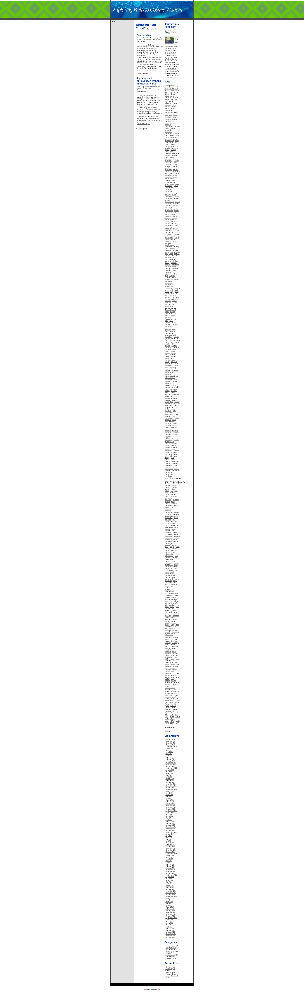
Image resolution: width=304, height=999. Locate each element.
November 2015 (171, 871)
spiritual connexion (171, 619)
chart (167, 168)
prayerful (168, 532)
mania (174, 420)
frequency (169, 319)
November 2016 (171, 850)
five (170, 304)
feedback (176, 297)
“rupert (175, 709)
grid (174, 335)
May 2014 (169, 903)
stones (173, 623)
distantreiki (168, 247)
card (166, 157)
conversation (169, 207)
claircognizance (170, 180)
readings (174, 548)
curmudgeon (169, 225)
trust (176, 662)
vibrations (168, 675)
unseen (174, 670)
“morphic (173, 704)
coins (177, 184)
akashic (170, 101)
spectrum (176, 616)
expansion (174, 279)
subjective (168, 626)
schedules (168, 581)
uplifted (167, 671)
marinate (168, 423)
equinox (167, 274)
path (173, 502)
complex (176, 193)
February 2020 (170, 780)
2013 (172, 717)
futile (166, 321)
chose (175, 175)
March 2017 (170, 843)
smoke (172, 607)
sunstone (168, 630)
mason (167, 427)
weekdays (174, 684)
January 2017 (170, 846)
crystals (174, 223)
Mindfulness (146, 88)
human (173, 356)
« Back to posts (141, 129)
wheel (167, 686)
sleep (167, 607)
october (173, 489)
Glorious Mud (144, 35)
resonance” (169, 565)
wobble (167, 693)
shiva (176, 601)
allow (175, 103)
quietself (168, 545)
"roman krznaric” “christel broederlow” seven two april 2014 (171, 87)
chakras (176, 161)
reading (167, 548)
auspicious (172, 123)
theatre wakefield (170, 649)
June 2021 (169, 752)
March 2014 (170, 907)
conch (174, 195)
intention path (169, 372)
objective (175, 487)
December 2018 (171, 805)
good (166, 331)
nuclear (176, 469)
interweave (168, 379)
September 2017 (171, 832)
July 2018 (169, 814)
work (166, 695)
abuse (167, 96)
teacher (167, 641)
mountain (174, 452)
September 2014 (171, 896)
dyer (166, 254)
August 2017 (170, 834)
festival (174, 301)
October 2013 (170, 916)
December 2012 (171, 934)
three (172, 655)
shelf (166, 601)
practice (167, 531)
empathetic (175, 268)
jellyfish (174, 385)
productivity (168, 536)
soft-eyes (168, 608)
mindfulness (169, 442)
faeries (177, 290)
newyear (168, 463)
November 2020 (171, 764)
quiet (174, 543)
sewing (167, 599)
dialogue (168, 241)
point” (171, 527)
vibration (176, 673)
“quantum (168, 709)
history (167, 351)
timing (175, 657)
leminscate (168, 403)
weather (176, 682)
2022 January (170, 972)
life (175, 405)
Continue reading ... (143, 73)
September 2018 (171, 811)
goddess (168, 330)
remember (174, 557)
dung (173, 252)
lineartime (168, 411)
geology (175, 324)
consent (167, 200)
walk (172, 679)
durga (178, 252)
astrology (168, 117)
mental (174, 434)
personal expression (171, 516)
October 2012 (170, 937)
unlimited (168, 670)
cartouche (168, 159)
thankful (172, 644)
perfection (168, 511)
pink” (176, 521)
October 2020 (170, 766)
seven (173, 597)
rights (167, 568)
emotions (168, 266)
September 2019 (171, 789)
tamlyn (167, 639)
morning (176, 451)
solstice (167, 610)
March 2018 (170, 821)
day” (166, 232)
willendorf (168, 690)
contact (177, 202)
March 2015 (170, 886)
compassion (169, 189)
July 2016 (169, 857)
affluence (175, 98)
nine (175, 465)
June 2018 (169, 816)
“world (173, 713)
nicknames (168, 465)
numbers (168, 476)
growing (176, 337)
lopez (167, 414)
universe (172, 668)
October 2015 (170, 873)
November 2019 (171, 786)
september (169, 595)
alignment (168, 103)
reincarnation (169, 554)
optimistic (172, 492)
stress (177, 625)
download (172, 248)
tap (172, 639)
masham (168, 425)
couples (174, 218)
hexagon (174, 346)
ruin (174, 575)
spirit (167, 618)
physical (168, 520)
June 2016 (169, 859)
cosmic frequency (170, 215)
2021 (172, 723)
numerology (175, 482)
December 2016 (171, 848)
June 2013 (169, 923)
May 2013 (169, 925)
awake (167, 128)
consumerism (169, 202)
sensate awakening (171, 593)
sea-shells (168, 582)
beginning (168, 139)
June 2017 (169, 837)
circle (167, 179)
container (168, 204)
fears (166, 295)
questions (168, 543)
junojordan (173, 389)
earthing (167, 255)
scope (175, 581)
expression (169, 286)
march (171, 422)
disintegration (169, 245)
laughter (167, 400)
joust (173, 387)
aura (166, 123)
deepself (172, 236)
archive (167, 114)
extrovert (177, 288)
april (176, 112)
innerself (173, 367)
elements (168, 261)
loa (175, 412)
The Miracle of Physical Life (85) (171, 957)
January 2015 (170, 889)
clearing (173, 182)
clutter (172, 184)
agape (167, 99)
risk (171, 568)
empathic (168, 270)
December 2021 (171, 741)
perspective (169, 518)
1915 (171, 715)
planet (167, 525)
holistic (167, 353)
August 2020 (170, 770)
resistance (168, 563)
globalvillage (169, 328)
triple (171, 662)
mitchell (173, 445)
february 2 (168, 297)
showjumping (169, 603)
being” (175, 139)
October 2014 (170, 894)
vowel (177, 677)
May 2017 (169, 839)
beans (167, 137)
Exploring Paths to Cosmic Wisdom (147, 9)
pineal (167, 521)
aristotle (173, 114)
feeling (167, 299)
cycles (167, 227)
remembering (169, 559)
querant (175, 541)
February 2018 (170, 823)
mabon (176, 418)
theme (174, 650)
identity (167, 360)
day (178, 230)
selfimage (168, 590)
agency (177, 99)
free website (151, 989)
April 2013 (169, 927)
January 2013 (170, 932)
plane (167, 523)
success (175, 626)
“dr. (166, 702)
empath (167, 268)
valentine (168, 673)
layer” (167, 402)
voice (172, 677)
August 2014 (170, 898)
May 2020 (169, 775)
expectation (169, 281)
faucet (172, 293)
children (175, 170)
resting (176, 565)
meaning (175, 431)
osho (166, 496)
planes (172, 523)
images (173, 360)
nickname (175, 463)
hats (172, 342)
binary (177, 141)
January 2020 (170, 782)
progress (177, 536)
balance (171, 135)
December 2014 (171, 891)
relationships (169, 556)
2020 (167, 723)
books (167, 144)
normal (172, 467)
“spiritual (168, 711)
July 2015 (169, 878)
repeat (174, 561)
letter (166, 405)
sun (166, 628)
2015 (167, 719)
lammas (175, 398)
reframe (167, 552)
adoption (168, 98)
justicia (167, 391)
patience (176, 505)
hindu (174, 349)
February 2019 (170, 802)
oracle (167, 494)
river (166, 570)
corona (176, 211)
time (177, 655)
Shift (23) (169, 953)
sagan (173, 577)
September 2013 (171, 918)
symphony (175, 632)
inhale (176, 365)
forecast (170, 309)
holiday (173, 351)
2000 (176, 715)
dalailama (168, 229)
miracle (167, 443)
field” (170, 302)
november (169, 469)
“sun (173, 711)
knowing (168, 394)
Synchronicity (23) (172, 955)
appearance (169, 112)
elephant (175, 261)
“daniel (177, 700)
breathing (174, 148)
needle (173, 459)
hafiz (166, 340)
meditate (168, 432)
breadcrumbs (169, 146)
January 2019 (170, 804)
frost (175, 319)
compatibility (169, 191)
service (177, 595)
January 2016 (170, 868)
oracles (173, 494)
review (174, 566)
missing (167, 445)
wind (174, 690)
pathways (168, 505)
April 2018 (169, 820)
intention (175, 371)
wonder (173, 693)
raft (171, 547)
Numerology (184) (172, 951)
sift (176, 603)
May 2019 (169, 796)
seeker (167, 586)
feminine (168, 301)
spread (167, 621)
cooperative (169, 209)
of (178, 489)
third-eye (168, 653)
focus (167, 306)
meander (168, 431)
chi (171, 168)
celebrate (176, 159)
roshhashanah (169, 574)
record (167, 550)
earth (171, 254)
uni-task (175, 666)
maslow (174, 425)
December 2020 (171, 763)
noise (167, 467)
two (177, 664)
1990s (167, 92)
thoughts (175, 653)
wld (179, 691)
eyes (166, 290)
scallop (177, 579)
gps (166, 333)
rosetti (172, 572)
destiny (173, 239)
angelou (167, 107)
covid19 (173, 220)
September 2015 (171, 875)
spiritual (173, 618)
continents (176, 204)
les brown (176, 403)
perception (168, 509)
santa (167, 579)
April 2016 (169, 862)
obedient (174, 485)
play (166, 527)
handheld (176, 340)
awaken (173, 128)
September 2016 (171, 854)
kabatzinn (174, 391)
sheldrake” (174, 599)
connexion (176, 198)
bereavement (169, 141)
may (166, 429)
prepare (174, 532)
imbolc (167, 362)
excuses (167, 277)
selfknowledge (169, 591)
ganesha (168, 322)
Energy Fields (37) (172, 946)
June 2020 (169, 773)
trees (167, 662)
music (170, 456)
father (167, 293)
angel (174, 105)
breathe (167, 148)
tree (174, 661)
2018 (173, 721)
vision (167, 677)
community (169, 187)
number (167, 471)
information (168, 365)
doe (166, 248)
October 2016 (170, 852)
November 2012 (171, 935)
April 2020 (169, 777)
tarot (175, 639)
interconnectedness (171, 376)
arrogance (168, 116)
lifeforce (167, 407)
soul (170, 612)
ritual (175, 568)
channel (174, 166)
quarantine (168, 541)
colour (176, 186)
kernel (173, 392)
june (166, 389)
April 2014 (169, 905)
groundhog (168, 337)
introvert (176, 379)
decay (171, 232)
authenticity (169, 126)
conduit (176, 196)
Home (114, 22)
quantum (174, 540)
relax (176, 556)
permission (168, 512)
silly (166, 605)
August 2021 (170, 748)
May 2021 (169, 754)
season (167, 584)
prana (173, 531)
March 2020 (170, 779)
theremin (168, 652)
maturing (174, 427)
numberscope (173, 478)
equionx (174, 274)
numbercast (176, 471)
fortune (172, 312)
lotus (171, 414)
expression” (169, 288)
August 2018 (170, 813)
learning (177, 402)
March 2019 (170, 800)
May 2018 (169, 818)
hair (171, 340)
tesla (166, 644)
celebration (168, 161)
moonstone (168, 451)
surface (174, 630)
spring (173, 621)
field (166, 302)
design (177, 238)
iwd (173, 383)
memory (168, 434)
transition (168, 661)
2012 (166, 717)
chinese (167, 171)
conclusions (169, 196)
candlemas (175, 153)
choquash (168, 175)
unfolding (168, 666)
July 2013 (169, 921)
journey (167, 387)
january (168, 385)
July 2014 (169, 900)
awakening (168, 130)
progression (169, 538)
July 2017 (169, 836)
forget (167, 312)
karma (167, 392)
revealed (168, 566)
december (169, 234)
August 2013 (170, 919)
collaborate (168, 186)
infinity (176, 363)
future (171, 321)
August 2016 (170, 855)
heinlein (173, 344)
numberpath (169, 472)
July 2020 (169, 772)
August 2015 (170, 877)
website (167, 684)
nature (167, 459)
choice (171, 173)
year (171, 695)
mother (167, 452)
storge (167, 625)
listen (174, 411)
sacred (167, 577)
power (173, 529)
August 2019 (170, 791)
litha (166, 412)
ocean (167, 489)
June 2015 (169, 880)
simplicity (172, 605)
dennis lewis (169, 238)
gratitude (172, 333)
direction (168, 243)
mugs (171, 454)
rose (175, 570)
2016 (172, 719)
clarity (167, 182)
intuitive (174, 381)
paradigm (176, 500)
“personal (173, 706)
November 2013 (171, 914)
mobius (167, 447)
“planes (167, 707)
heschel (167, 346)
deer (178, 236)
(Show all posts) (151, 29)
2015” (178, 92)
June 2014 (169, 902)
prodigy (175, 534)
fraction (167, 315)
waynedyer (168, 682)
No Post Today (171, 967)
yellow (167, 699)
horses (167, 356)
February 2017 (170, 845)
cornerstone (169, 211)
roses (167, 572)
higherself (176, 347)
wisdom (173, 691)
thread (167, 655)
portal (176, 527)
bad (166, 135)
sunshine (172, 628)
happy (167, 342)
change (175, 162)
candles (167, 155)
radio (166, 547)
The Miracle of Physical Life (152, 39)
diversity (176, 247)
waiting (167, 679)
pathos (167, 503)
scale (171, 579)
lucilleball (168, 416)
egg (177, 255)
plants (173, 525)
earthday (177, 254)
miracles (174, 443)
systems (175, 637)
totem (172, 659)
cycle (176, 225)
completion (168, 193)
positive (167, 529)
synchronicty (169, 636)
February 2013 (170, 930)
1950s (172, 90)
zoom (167, 700)
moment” (174, 447)
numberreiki (169, 474)
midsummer (169, 438)
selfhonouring (169, 588)
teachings (175, 643)
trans (177, 659)
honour (173, 353)
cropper (167, 223)
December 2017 (171, 827)
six (178, 605)
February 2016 (170, 866)
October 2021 (170, 745)
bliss (166, 142)
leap (171, 402)
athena (175, 117)
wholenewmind (170, 688)
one (172, 491)
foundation (168, 313)
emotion (168, 265)
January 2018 (170, 825)
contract (168, 205)
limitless (167, 409)
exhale (174, 277)
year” (174, 697)
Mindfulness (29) (171, 949)
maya (171, 429)
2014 (178, 717)
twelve (173, 664)
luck (174, 416)
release (167, 557)
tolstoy (167, 659)
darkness (172, 230)
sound (175, 612)
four (175, 313)
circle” (172, 179)
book (175, 142)
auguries (168, 121)
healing (177, 342)
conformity (168, 198)
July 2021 (169, 750)
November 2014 (171, 893)
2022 (177, 723)
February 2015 (170, 887)
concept (168, 195)
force (171, 306)
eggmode (168, 257)
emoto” (174, 266)
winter (167, 691)
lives (170, 412)
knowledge (175, 394)
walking (167, 681)
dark (166, 230)
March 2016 (170, 864)
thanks (167, 646)
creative (172, 221)
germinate (168, 326)
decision (177, 234)
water (173, 681)
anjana (173, 108)
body (171, 142)
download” (168, 250)
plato (177, 525)
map (166, 422)
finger (176, 302)
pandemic (168, 500)
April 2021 (169, 755)
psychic (167, 540)
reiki (173, 552)
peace (167, 507)
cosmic (167, 212)
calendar (168, 153)
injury (167, 367)
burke (171, 151)
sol (173, 608)
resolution (176, 563)
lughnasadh (169, 418)
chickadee (168, 170)
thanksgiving (175, 646)
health (167, 344)
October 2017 (170, 830)
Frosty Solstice (171, 974)
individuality (169, 363)
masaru (174, 423)
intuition (167, 381)
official (167, 491)
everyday (172, 276)
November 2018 (171, 807)
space (173, 614)
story (172, 625)
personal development (172, 514)
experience (169, 283)
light (173, 407)
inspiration (174, 369)
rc (173, 547)
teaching (168, 643)
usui (172, 671)
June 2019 (169, 795)
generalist (168, 324)
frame (173, 315)
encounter (168, 272)
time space (168, 657)
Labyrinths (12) (171, 948)
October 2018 (170, 809)
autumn (177, 126)
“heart (177, 702)
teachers (174, 641)
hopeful (172, 355)
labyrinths (168, 398)
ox (166, 498)
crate (167, 221)
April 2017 (169, 841)
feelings (173, 299)
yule (177, 699)
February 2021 (170, 759)
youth (172, 699)
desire (167, 239)
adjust (172, 96)
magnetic (168, 420)
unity (166, 668)
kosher (167, 396)
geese (174, 322)
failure (167, 292)
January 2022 (170, 739)
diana (174, 241)
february (173, 295)
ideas (172, 358)
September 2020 (171, 768)
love (176, 414)
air (166, 101)
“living (167, 704)
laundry (174, 400)
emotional (175, 265)
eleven (167, 263)
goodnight (173, 331)
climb (167, 184)
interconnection (170, 378)
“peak (167, 706)
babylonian (168, 134)
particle (167, 502)
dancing (175, 229)
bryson (167, 150)
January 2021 (170, 761)
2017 (167, 721)
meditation (176, 432)
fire (166, 304)
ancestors (168, 105)
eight (174, 257)
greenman (168, 335)
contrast (175, 205)
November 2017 (171, 829)
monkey (167, 449)
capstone (175, 155)
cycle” (172, 227)
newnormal (175, 461)
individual (174, 362)
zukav (172, 700)
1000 (166, 715)
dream (175, 250)
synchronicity (170, 634)
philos (176, 518)
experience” (169, 285)
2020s (167, 94)
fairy (172, 292)
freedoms (168, 317)
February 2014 (170, 909)
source (167, 614)
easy (173, 255)
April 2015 (169, 884)
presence (168, 534)
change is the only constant (171, 165)
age (172, 99)
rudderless (168, 575)
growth (167, 338)
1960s (177, 90)
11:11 (167, 90)
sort (166, 612)
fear (177, 293)
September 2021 (171, 747)
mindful (176, 440)
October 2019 (170, 788)
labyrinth (174, 396)
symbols (167, 632)
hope (166, 355)
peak (172, 507)
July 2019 (169, 793)
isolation (168, 383)
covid (167, 220)
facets (171, 290)
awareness (168, 132)
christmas (168, 177)
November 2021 (171, 743)
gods (174, 330)
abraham (173, 94)
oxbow (170, 498)
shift (171, 601)
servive (167, 597)
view (174, 675)
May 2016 (169, 861)
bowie (173, 144)
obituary (167, 487)
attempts (168, 119)
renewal (167, 561)
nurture (167, 485)
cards (171, 157)
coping (176, 209)
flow (174, 304)
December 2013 (171, 912)
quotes (174, 545)
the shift (167, 648)
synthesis (168, 637)
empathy (176, 270)
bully (166, 151)
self (172, 586)
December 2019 (171, 784)
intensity (167, 371)
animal (167, 108)
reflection (174, 550)
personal (176, 512)
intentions (168, 374)
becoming (174, 137)
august (174, 121)
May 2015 (169, 882)
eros (166, 276)
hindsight (168, 349)
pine (174, 520)
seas (174, 582)
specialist (168, 616)
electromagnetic (170, 259)
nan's (172, 458)
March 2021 (170, 757)
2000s (173, 92)
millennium (168, 440)
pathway (174, 503)
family (176, 292)
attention (175, 119)
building (173, 150)
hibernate (168, 347)
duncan (167, 252)
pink (172, 521)
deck (166, 236)
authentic (168, 125)
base (177, 135)
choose (177, 173)
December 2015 (171, 870)
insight (167, 369)
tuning (167, 664)
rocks (171, 570)
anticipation (169, 110)
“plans (173, 707)
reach (178, 547)
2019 (178, 721)
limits (173, 409)
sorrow (174, 610)
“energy (171, 702)
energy (175, 272)
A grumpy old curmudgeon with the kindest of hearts (149, 81)
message (168, 436)
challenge (168, 162)
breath (177, 146)
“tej (177, 711)
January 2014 (170, 911)
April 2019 (169, 798)
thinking (174, 652)
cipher (175, 177)
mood (173, 449)
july (177, 387)
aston (175, 116)
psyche (176, 538)
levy (171, 405)
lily (177, 407)
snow (177, 607)
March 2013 (170, 928)
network (167, 461)
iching (167, 358)
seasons (174, 584)
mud (166, 454)
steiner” (167, 623)
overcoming (173, 496)
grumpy (173, 338)
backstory (177, 134)
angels (174, 107)
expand (167, 279)
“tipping (167, 713)
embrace (174, 263)
